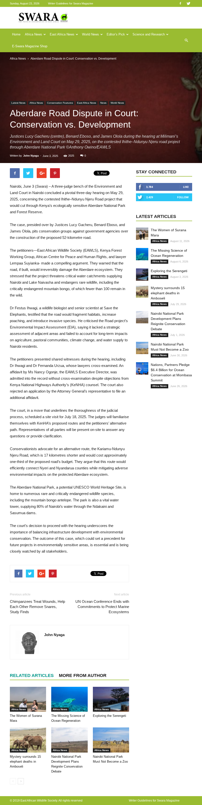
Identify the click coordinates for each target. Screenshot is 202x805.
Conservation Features (60, 102)
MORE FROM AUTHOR (82, 675)
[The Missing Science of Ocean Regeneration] (69, 699)
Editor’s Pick (116, 34)
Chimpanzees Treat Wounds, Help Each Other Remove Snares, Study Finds (37, 606)
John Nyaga (31, 155)
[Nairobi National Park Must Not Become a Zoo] (111, 739)
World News (90, 34)
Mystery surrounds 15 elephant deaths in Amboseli (25, 761)
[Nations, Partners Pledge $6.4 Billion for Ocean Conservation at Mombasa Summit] (142, 368)
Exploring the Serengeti (109, 716)
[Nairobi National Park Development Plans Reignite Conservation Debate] (69, 739)
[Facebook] (180, 3)
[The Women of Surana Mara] (28, 699)
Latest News (18, 102)
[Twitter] (188, 3)
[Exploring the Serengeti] (111, 699)
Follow (183, 197)
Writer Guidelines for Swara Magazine (71, 3)
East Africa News (62, 34)
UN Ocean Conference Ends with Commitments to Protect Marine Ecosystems (102, 606)
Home (16, 34)
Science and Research (149, 34)
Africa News (33, 34)
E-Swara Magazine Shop (29, 46)
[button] (186, 40)
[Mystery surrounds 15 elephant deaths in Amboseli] (28, 739)
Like (186, 187)
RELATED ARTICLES (32, 675)
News (103, 102)
